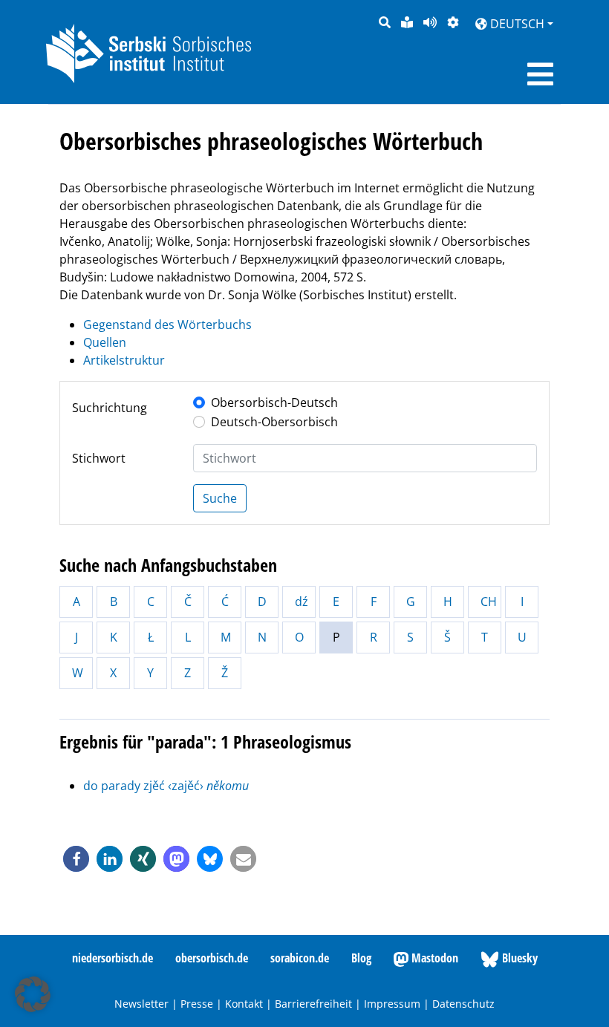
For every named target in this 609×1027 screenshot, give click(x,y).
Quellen (104, 342)
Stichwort (99, 458)
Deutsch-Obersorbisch (274, 422)
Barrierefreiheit (313, 1004)
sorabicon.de (299, 958)
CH (489, 601)
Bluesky (518, 958)
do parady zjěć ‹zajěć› (166, 785)
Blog (361, 958)
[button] (76, 859)
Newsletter (141, 1004)
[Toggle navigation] (540, 74)
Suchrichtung (109, 408)
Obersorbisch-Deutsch (274, 402)
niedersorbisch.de (112, 958)
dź (301, 601)
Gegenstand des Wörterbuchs (167, 324)
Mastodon (433, 958)
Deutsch (515, 24)
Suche (220, 498)
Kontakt (244, 1004)
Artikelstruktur (124, 360)
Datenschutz (463, 1004)
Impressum (392, 1004)
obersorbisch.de (211, 958)
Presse (196, 1004)
